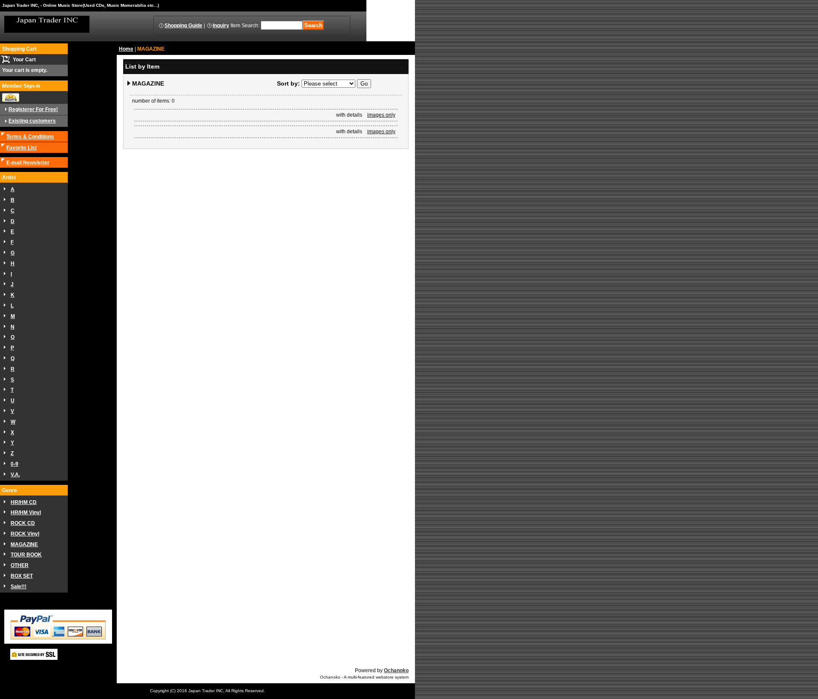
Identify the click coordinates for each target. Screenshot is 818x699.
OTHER (20, 565)
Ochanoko (396, 670)
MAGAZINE (24, 544)
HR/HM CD (24, 502)
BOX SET (22, 576)
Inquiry (221, 26)
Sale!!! (18, 587)
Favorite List (21, 148)
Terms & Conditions (30, 137)
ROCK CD (23, 523)
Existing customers (32, 121)
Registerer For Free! (33, 109)
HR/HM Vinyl (26, 513)
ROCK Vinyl (25, 534)
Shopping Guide (183, 26)
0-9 (14, 464)
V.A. (15, 475)
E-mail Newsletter (27, 163)
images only (381, 115)
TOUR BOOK (26, 555)
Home (126, 49)
